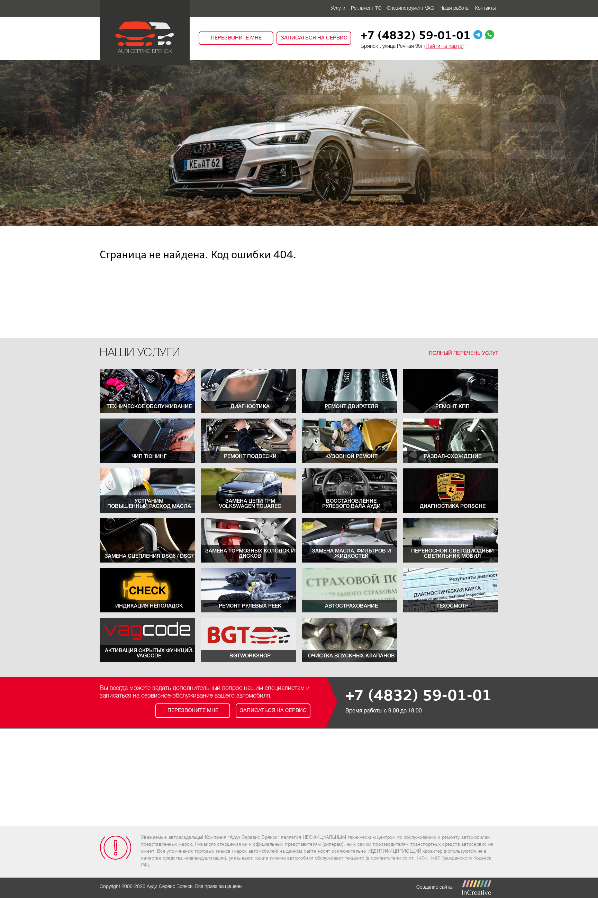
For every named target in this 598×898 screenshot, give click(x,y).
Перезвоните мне (236, 38)
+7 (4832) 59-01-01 (416, 36)
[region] (299, 143)
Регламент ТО (366, 8)
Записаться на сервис (314, 38)
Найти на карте (444, 46)
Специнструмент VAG (410, 8)
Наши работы (454, 8)
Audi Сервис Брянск (145, 51)
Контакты (485, 8)
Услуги (338, 8)
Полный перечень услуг (463, 353)
